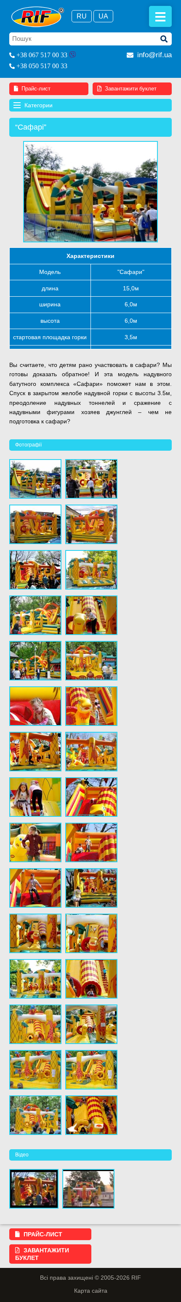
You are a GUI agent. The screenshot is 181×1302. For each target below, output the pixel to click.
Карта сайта (90, 1290)
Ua (103, 16)
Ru (82, 16)
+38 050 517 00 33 (41, 65)
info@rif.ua (154, 55)
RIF (37, 17)
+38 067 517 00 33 (41, 54)
